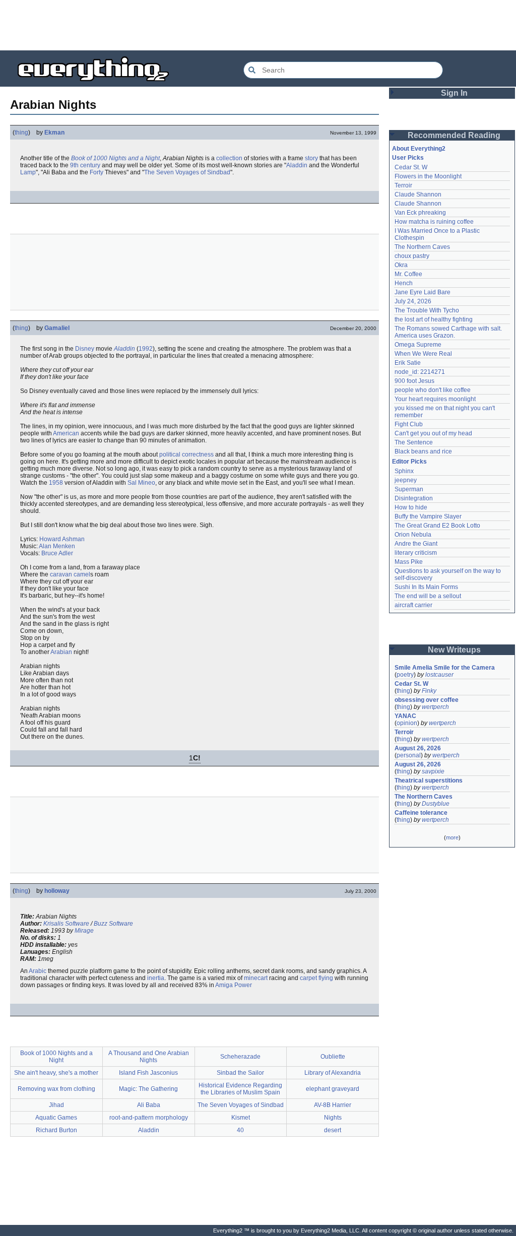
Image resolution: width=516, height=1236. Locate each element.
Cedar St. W (411, 167)
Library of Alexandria (332, 1072)
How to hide (411, 507)
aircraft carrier (413, 605)
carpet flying (316, 978)
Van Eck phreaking (420, 212)
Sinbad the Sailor (240, 1072)
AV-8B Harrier (332, 1105)
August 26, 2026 (418, 748)
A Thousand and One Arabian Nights (148, 1057)
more (452, 837)
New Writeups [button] (454, 649)
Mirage (84, 930)
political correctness (186, 454)
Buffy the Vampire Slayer (428, 516)
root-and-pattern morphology (148, 1117)
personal (409, 755)
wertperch (435, 706)
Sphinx (404, 471)
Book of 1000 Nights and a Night (115, 158)
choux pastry (412, 255)
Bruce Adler (57, 553)
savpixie (433, 771)
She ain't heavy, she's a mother (56, 1072)
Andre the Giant (416, 543)
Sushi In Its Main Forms (426, 587)
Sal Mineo (141, 482)
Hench (404, 283)
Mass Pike (409, 561)
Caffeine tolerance (421, 812)
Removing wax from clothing (56, 1088)
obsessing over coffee (427, 699)
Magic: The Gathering (148, 1088)
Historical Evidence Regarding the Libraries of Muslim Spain (240, 1089)
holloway (57, 890)
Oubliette (332, 1056)
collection (229, 158)
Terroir (403, 185)
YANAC (405, 716)
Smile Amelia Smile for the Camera (445, 667)
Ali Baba (148, 1105)
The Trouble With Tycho (427, 310)
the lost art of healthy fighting (434, 319)
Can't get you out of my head (433, 433)
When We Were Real (423, 353)
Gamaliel (57, 328)
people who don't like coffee (433, 390)
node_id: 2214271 (420, 371)
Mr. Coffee (408, 274)
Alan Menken (57, 546)
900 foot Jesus (414, 380)
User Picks (408, 157)
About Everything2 (418, 148)
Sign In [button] (454, 93)
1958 (56, 482)
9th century (85, 165)
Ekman (54, 132)
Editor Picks (409, 461)
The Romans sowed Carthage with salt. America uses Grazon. (449, 332)
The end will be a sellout (428, 596)
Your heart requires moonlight (435, 399)
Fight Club (409, 424)
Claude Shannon (418, 194)
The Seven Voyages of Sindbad (187, 172)
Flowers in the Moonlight (428, 176)
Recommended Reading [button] (454, 135)
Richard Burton (56, 1130)
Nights (333, 1117)
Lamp (28, 172)
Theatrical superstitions (429, 780)
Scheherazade (240, 1056)
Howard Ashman (62, 539)
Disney (84, 348)
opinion (407, 723)
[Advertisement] (258, 25)
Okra (401, 265)
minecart (256, 978)
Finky (429, 690)
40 (240, 1130)
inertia (155, 978)
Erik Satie (408, 362)
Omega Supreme (418, 344)
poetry (405, 674)
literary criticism (416, 552)
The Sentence (414, 442)
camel (82, 574)
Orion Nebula (413, 534)
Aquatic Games (56, 1117)
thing (21, 132)
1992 (146, 348)
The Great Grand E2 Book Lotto (437, 525)
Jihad (56, 1105)
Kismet (240, 1117)
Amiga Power (233, 985)
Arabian (61, 652)
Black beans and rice (423, 451)
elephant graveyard (332, 1088)
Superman (409, 489)
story (311, 158)
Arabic (37, 970)
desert (332, 1130)
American (66, 433)
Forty (96, 172)
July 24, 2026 (413, 301)
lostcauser (439, 674)
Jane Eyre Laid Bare (422, 292)
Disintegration (414, 498)
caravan (61, 574)
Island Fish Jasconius (148, 1072)
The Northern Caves (422, 246)
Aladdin (296, 165)
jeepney (406, 480)
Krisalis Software (66, 923)
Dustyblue (435, 803)
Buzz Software (113, 923)
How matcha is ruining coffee (434, 221)
